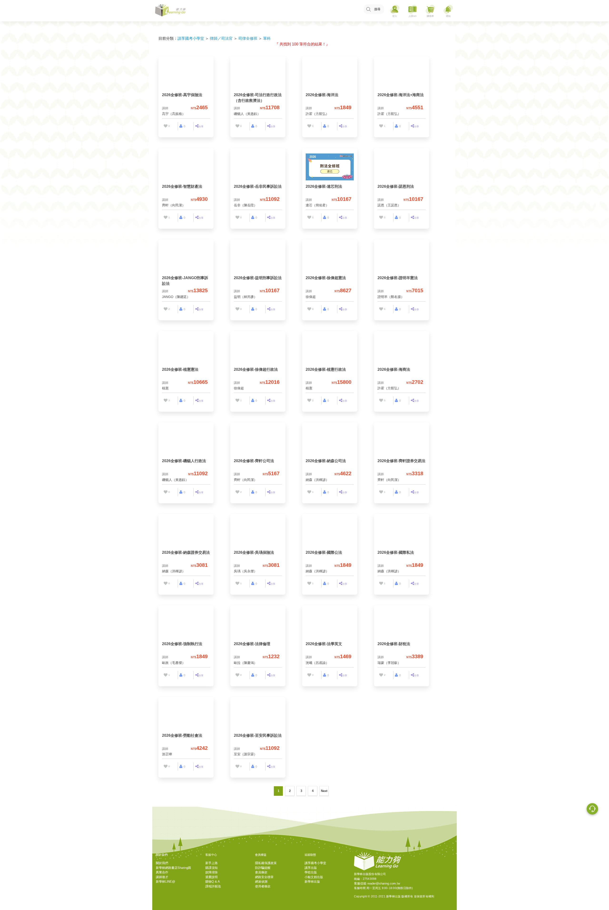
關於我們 (162, 863)
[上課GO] (412, 11)
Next (324, 791)
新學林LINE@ (165, 881)
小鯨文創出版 (313, 877)
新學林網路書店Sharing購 (173, 868)
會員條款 (261, 872)
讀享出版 (310, 868)
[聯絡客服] (592, 809)
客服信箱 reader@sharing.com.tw (377, 883)
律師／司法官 (221, 38)
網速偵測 (261, 881)
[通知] (448, 11)
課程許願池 (213, 886)
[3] (165, 400)
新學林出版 (312, 881)
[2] (165, 309)
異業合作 (162, 872)
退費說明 (211, 877)
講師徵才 (162, 877)
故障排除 (211, 872)
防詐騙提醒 (262, 868)
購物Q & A (212, 881)
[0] (165, 126)
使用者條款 (262, 886)
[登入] (395, 11)
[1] (381, 126)
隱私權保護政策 (266, 863)
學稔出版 (310, 872)
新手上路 (211, 863)
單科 (267, 38)
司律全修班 (247, 38)
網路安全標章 (264, 877)
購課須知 (211, 868)
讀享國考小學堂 (190, 38)
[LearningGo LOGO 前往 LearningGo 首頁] (170, 11)
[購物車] (430, 11)
